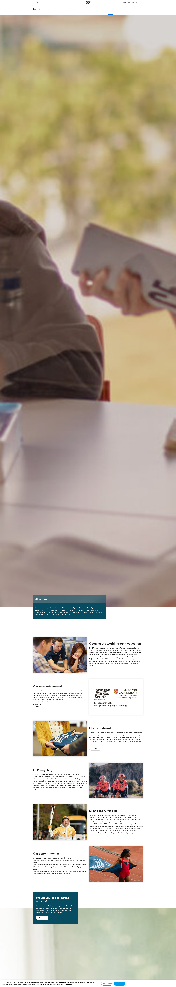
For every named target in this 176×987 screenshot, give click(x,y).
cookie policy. (69, 984)
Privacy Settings (107, 983)
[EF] (88, 2)
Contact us (95, 748)
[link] (38, 9)
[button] (35, 2)
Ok (120, 983)
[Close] (173, 984)
